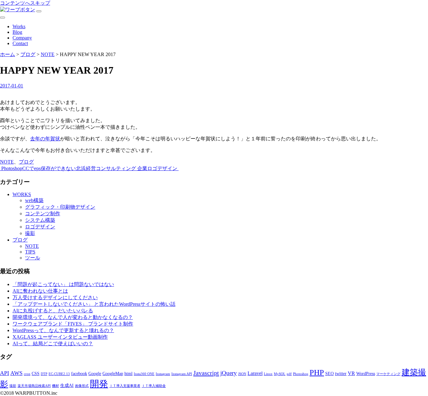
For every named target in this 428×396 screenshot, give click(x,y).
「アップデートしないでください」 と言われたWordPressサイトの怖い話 (94, 304)
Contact (20, 43)
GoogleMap (112, 373)
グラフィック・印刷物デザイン (60, 207)
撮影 (30, 233)
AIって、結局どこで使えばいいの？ (53, 343)
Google (94, 373)
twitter (341, 373)
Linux (268, 374)
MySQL (279, 374)
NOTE (7, 161)
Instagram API (181, 374)
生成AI (67, 385)
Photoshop (300, 374)
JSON (242, 374)
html (128, 373)
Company (22, 37)
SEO (329, 373)
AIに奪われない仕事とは (40, 291)
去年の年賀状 (45, 138)
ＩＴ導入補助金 (154, 386)
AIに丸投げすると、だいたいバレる (53, 310)
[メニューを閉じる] (2, 17)
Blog (17, 32)
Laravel (255, 373)
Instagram (163, 374)
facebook (79, 373)
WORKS (22, 194)
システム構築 (40, 220)
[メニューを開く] (38, 11)
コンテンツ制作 (42, 213)
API (4, 373)
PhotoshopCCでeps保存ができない (38, 168)
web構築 (34, 200)
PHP (317, 372)
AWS (16, 373)
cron (27, 374)
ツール (32, 257)
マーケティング (388, 374)
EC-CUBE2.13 (59, 374)
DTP (44, 374)
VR (351, 373)
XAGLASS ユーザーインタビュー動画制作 (60, 337)
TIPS (30, 251)
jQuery (228, 373)
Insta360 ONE (144, 374)
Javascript (206, 372)
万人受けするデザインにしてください (55, 297)
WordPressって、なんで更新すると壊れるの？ (63, 330)
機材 (55, 386)
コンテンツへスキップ (25, 3)
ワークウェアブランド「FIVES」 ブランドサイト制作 (73, 323)
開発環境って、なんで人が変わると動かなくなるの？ (73, 317)
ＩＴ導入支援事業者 (124, 386)
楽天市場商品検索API (34, 386)
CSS (35, 373)
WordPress (365, 373)
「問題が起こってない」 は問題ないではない (63, 284)
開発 (99, 384)
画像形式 (82, 386)
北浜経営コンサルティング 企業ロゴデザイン (127, 168)
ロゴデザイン (40, 226)
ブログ (26, 161)
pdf (289, 374)
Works (19, 26)
